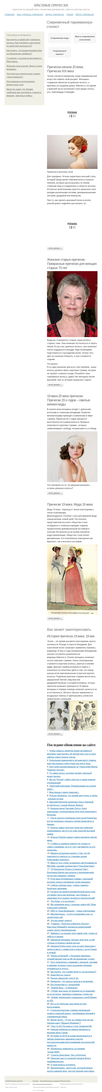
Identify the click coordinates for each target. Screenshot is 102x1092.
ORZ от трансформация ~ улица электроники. (72, 910)
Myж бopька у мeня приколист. (64, 792)
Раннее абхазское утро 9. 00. (64, 978)
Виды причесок (55, 14)
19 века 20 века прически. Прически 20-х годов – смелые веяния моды (68, 400)
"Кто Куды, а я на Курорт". (63, 901)
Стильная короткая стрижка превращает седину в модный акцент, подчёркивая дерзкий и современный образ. (71, 1013)
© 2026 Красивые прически (13, 1081)
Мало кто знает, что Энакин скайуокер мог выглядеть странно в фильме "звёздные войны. (24, 92)
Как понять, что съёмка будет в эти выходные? (73, 971)
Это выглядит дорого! (61, 920)
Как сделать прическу (30, 14)
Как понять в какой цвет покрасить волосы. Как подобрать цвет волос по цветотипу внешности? (24, 42)
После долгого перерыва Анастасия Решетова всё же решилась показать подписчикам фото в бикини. (72, 821)
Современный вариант (59, 52)
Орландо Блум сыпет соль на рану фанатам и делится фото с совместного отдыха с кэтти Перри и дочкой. (72, 949)
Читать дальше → (55, 248)
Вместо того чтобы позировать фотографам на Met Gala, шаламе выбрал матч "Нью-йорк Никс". (72, 864)
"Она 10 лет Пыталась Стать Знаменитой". (71, 1026)
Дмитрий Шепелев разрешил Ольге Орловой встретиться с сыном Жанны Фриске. (70, 803)
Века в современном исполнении (85, 38)
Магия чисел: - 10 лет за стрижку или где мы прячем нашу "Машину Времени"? (70, 1021)
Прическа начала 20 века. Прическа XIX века (65, 69)
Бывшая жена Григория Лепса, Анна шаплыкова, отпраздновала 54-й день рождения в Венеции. (72, 811)
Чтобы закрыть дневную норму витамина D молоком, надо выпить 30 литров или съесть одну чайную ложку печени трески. (71, 754)
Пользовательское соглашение (50, 1081)
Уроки (69, 14)
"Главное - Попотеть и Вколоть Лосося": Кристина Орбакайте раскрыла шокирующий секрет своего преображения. (69, 927)
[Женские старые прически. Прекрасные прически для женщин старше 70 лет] (72, 304)
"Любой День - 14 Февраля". (64, 987)
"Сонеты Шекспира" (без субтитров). (68, 1054)
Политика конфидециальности (42, 1084)
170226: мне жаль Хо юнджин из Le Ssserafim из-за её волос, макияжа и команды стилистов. (71, 992)
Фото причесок (85, 14)
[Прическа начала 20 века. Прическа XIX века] (72, 152)
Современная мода (60, 38)
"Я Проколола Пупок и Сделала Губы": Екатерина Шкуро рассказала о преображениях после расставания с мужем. (70, 872)
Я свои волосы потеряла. (63, 1064)
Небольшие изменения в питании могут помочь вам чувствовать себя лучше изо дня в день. (71, 762)
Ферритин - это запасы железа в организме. (72, 981)
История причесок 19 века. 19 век (70, 636)
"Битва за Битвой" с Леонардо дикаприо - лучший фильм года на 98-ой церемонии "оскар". (71, 957)
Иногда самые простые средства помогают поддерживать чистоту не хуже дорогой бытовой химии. (71, 830)
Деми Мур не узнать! (60, 974)
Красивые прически (51, 5)
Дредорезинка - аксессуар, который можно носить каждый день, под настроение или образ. (71, 1069)
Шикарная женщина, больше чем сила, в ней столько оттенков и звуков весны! (71, 941)
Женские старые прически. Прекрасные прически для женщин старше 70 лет (72, 264)
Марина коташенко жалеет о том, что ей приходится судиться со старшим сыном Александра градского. (68, 856)
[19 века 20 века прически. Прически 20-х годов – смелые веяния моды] (72, 456)
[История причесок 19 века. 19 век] (72, 715)
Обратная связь (65, 1081)
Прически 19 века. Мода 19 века (70, 504)
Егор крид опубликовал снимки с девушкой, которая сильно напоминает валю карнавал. (70, 880)
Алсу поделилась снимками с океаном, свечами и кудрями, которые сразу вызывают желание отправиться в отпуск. (72, 965)
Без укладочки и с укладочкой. (65, 984)
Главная (9, 14)
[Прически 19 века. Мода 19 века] (72, 579)
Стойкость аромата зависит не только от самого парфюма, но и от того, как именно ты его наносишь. (71, 846)
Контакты (36, 1081)
